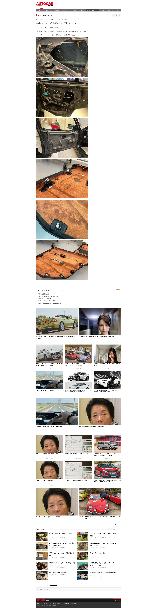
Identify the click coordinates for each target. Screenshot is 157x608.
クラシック (66, 10)
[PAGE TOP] (117, 600)
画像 (75, 10)
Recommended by (110, 524)
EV (40, 10)
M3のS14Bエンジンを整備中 (98, 553)
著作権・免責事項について (58, 603)
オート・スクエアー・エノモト (44, 19)
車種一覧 (110, 10)
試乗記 (57, 10)
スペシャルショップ (92, 10)
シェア (48, 585)
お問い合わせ (73, 603)
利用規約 (38, 603)
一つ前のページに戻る (43, 589)
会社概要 (67, 603)
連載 (103, 10)
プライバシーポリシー (46, 603)
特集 (82, 10)
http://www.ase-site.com (44, 303)
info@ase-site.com (57, 303)
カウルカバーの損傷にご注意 (57, 573)
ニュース (48, 10)
